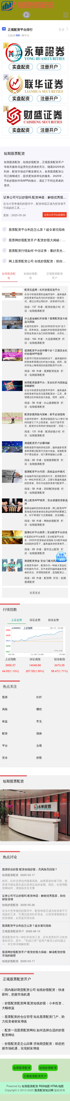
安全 (5, 757)
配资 (5, 733)
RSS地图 (44, 1086)
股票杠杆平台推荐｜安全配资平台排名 (45, 532)
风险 (5, 709)
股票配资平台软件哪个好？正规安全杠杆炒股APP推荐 (45, 351)
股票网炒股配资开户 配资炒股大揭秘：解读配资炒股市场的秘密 (34, 953)
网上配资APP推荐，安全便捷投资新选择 (46, 501)
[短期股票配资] (27, 5)
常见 (39, 721)
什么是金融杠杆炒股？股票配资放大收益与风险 (45, 319)
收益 (5, 721)
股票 (5, 697)
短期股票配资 (22, 1067)
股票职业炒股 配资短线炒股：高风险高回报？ (29, 869)
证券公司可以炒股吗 (54, 214)
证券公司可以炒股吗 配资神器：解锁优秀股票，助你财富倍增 (34, 897)
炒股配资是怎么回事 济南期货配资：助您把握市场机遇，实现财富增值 (33, 1045)
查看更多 (35, 593)
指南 (39, 733)
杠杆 (39, 697)
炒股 (39, 757)
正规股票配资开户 (35, 1076)
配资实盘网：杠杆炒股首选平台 (42, 289)
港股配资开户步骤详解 (37, 443)
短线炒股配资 (48, 1067)
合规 (39, 745)
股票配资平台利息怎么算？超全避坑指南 (37, 229)
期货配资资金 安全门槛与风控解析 (43, 561)
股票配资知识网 (43, 1090)
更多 (62, 29)
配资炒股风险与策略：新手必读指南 (44, 414)
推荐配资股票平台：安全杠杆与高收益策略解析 (45, 384)
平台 (5, 745)
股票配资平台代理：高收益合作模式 (44, 471)
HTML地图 (57, 1086)
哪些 (39, 709)
